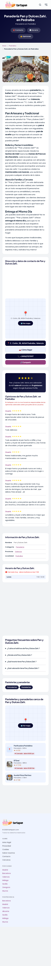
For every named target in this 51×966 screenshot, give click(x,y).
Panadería (20, 547)
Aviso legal (6, 842)
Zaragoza (6, 887)
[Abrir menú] (46, 4)
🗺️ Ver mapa (25, 323)
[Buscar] (40, 4)
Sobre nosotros (8, 853)
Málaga (5, 880)
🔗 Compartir (25, 362)
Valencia (18, 551)
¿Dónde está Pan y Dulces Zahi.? (19, 655)
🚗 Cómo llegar (25, 350)
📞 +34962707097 (25, 356)
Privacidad (6, 846)
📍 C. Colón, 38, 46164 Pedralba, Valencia (25, 343)
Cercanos (6, 860)
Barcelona (6, 873)
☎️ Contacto (18, 30)
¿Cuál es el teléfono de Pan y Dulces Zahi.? (23, 648)
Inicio (4, 46)
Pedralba (12, 46)
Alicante (5, 911)
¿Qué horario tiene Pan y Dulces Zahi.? (22, 661)
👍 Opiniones (25, 36)
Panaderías (12, 687)
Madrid (5, 870)
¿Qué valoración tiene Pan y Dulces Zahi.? (23, 668)
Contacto (6, 856)
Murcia (5, 891)
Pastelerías (26, 687)
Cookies (5, 849)
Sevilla (4, 884)
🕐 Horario (33, 30)
